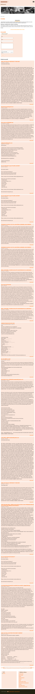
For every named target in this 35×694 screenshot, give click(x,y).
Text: (1, 42)
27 (6, 668)
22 (28, 667)
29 (9, 668)
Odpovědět (31, 104)
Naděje (20, 676)
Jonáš (20, 680)
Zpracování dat (17, 691)
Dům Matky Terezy (22, 685)
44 (29, 668)
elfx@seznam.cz (17, 21)
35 (17, 668)
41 (25, 668)
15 (18, 667)
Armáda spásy (21, 673)
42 (26, 668)
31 (11, 668)
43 (28, 668)
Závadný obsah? (11, 691)
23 (29, 667)
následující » (32, 667)
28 (7, 668)
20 (25, 667)
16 (20, 667)
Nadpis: (2, 39)
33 (14, 668)
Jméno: (2, 36)
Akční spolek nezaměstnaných (24, 682)
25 (3, 668)
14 (17, 667)
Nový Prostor (21, 675)
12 (14, 667)
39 (22, 668)
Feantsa (20, 684)
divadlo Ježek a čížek (22, 681)
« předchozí (2, 667)
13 (16, 667)
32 (13, 668)
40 (24, 668)
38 (21, 668)
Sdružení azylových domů (23, 686)
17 (21, 667)
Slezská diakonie (21, 677)
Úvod (1, 16)
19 (24, 667)
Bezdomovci (3, 4)
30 (10, 668)
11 (13, 667)
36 (18, 668)
